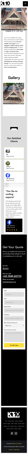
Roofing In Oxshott (21, 426)
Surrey (6, 268)
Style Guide (16, 449)
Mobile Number (7, 306)
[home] (6, 3)
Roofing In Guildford (17, 428)
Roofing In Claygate (7, 423)
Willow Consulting (17, 443)
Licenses (11, 449)
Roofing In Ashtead (10, 428)
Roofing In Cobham (13, 426)
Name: (5, 290)
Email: (5, 298)
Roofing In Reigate (14, 423)
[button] (25, 3)
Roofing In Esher (6, 426)
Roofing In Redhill (21, 423)
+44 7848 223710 (12, 276)
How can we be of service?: (10, 329)
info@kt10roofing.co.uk (9, 282)
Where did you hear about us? (10, 322)
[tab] (14, 153)
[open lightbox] (14, 93)
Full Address (6, 314)
